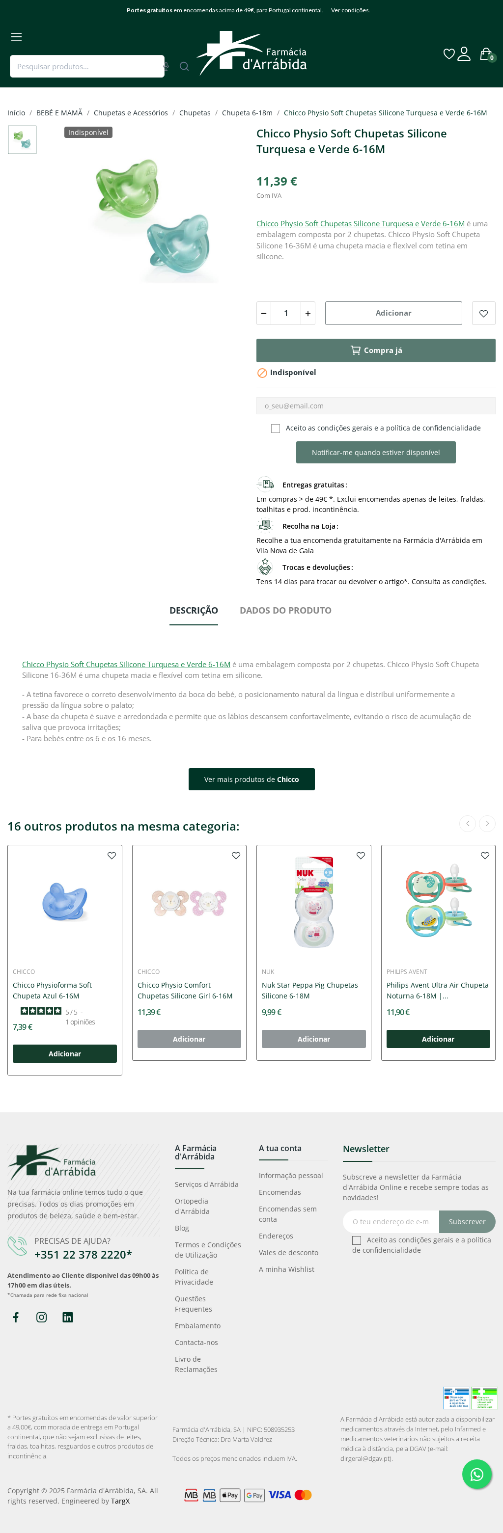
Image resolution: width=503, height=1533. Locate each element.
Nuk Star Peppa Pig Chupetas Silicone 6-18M (310, 990)
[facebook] (15, 1318)
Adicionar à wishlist (484, 313)
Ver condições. (350, 10)
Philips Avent (407, 972)
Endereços (276, 1235)
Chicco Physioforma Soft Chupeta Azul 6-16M (52, 990)
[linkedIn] (67, 1318)
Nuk (268, 972)
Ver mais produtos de (251, 779)
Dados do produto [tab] (286, 610)
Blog (182, 1228)
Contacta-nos (196, 1342)
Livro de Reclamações (196, 1364)
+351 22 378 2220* (83, 1254)
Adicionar (394, 313)
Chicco (24, 972)
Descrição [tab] (193, 610)
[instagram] (41, 1318)
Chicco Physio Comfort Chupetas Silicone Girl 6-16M (185, 990)
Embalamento (198, 1325)
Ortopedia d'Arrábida (192, 1206)
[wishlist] (112, 855)
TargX (120, 1501)
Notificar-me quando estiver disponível (376, 452)
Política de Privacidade (194, 1277)
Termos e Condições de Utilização (208, 1250)
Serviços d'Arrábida (207, 1184)
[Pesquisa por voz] (166, 66)
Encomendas (280, 1192)
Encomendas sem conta (288, 1214)
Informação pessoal (291, 1175)
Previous (83, 219)
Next (223, 219)
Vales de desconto (288, 1252)
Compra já (383, 350)
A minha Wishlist (286, 1269)
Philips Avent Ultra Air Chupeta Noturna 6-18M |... (438, 990)
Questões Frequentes (193, 1304)
